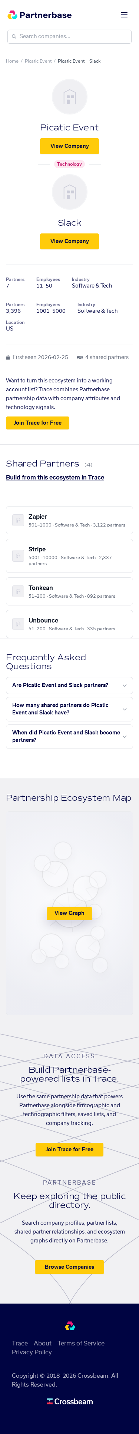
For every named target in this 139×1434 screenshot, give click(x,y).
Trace (20, 1344)
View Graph (69, 913)
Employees (48, 279)
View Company (69, 146)
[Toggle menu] (124, 14)
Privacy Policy (32, 1352)
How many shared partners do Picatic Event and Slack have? (60, 709)
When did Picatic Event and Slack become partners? (66, 736)
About (43, 1344)
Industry (81, 279)
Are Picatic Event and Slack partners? (60, 685)
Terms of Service (81, 1344)
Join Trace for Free (38, 423)
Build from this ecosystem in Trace (55, 478)
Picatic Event (38, 61)
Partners (15, 279)
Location (15, 322)
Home (12, 61)
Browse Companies (69, 1267)
